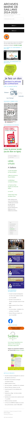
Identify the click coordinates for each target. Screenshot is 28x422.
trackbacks (12, 229)
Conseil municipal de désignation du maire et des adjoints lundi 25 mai (16, 295)
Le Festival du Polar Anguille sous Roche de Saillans (13, 186)
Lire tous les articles (8, 417)
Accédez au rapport (20, 350)
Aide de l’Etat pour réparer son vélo (12, 387)
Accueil (15, 155)
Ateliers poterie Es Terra (14, 305)
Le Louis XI (10, 191)
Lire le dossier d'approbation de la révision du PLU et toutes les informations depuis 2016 (15, 344)
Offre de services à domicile (11, 400)
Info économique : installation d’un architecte (14, 385)
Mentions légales (7, 412)
